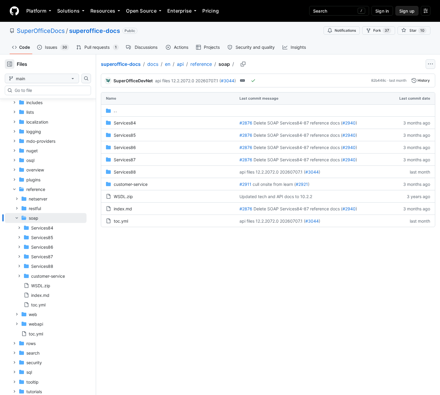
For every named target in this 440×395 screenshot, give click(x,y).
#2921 (302, 184)
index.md (123, 208)
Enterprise (179, 11)
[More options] (430, 64)
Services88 (125, 171)
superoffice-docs (94, 30)
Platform (36, 11)
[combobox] (50, 90)
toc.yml (121, 221)
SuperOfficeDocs (41, 30)
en (167, 64)
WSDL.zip (123, 196)
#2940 (349, 122)
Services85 (125, 135)
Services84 (125, 122)
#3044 (227, 80)
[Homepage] (14, 11)
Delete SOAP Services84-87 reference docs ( (298, 122)
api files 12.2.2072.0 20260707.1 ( (188, 80)
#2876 (245, 122)
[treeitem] (46, 261)
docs (152, 64)
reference (201, 64)
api (180, 64)
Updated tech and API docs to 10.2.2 (275, 196)
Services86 (125, 147)
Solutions (68, 11)
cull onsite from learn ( (274, 184)
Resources (102, 11)
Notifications (345, 30)
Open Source (141, 11)
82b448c (378, 80)
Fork (381, 30)
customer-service (131, 184)
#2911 (245, 184)
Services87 (125, 159)
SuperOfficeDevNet (133, 80)
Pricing (210, 11)
